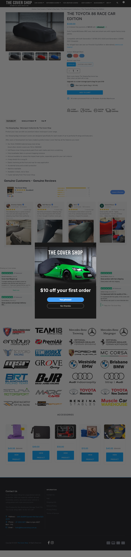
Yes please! (65, 299)
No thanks (65, 305)
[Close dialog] (94, 244)
